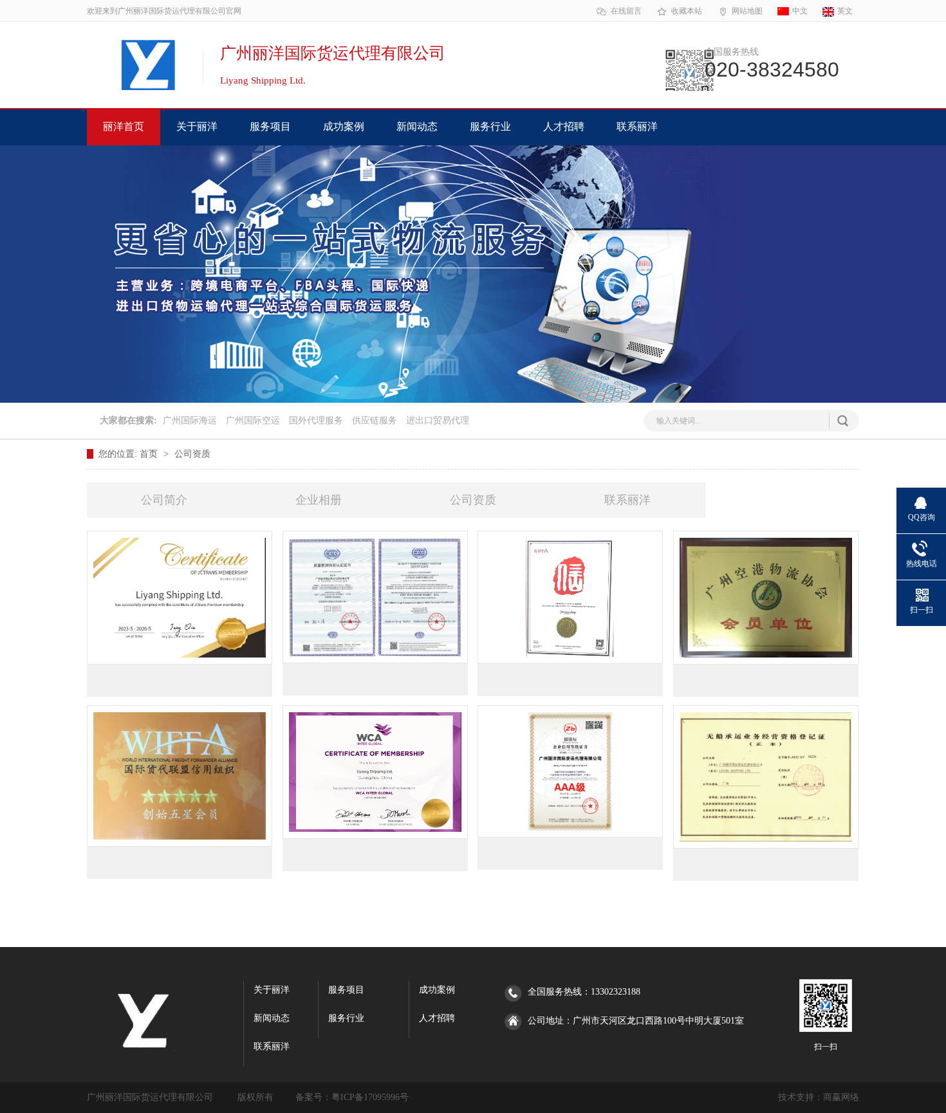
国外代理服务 (316, 420)
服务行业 (490, 126)
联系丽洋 (637, 126)
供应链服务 (374, 420)
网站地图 (747, 10)
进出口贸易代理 (437, 420)
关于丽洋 (197, 126)
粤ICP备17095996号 (370, 1097)
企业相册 (318, 499)
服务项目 (270, 126)
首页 (150, 454)
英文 (845, 10)
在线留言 (626, 10)
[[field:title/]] (179, 598)
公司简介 (164, 499)
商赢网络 (841, 1097)
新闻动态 (417, 126)
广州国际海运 (190, 420)
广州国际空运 (253, 420)
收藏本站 (686, 10)
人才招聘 (563, 126)
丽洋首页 (123, 126)
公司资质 (192, 454)
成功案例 (343, 126)
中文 (800, 10)
